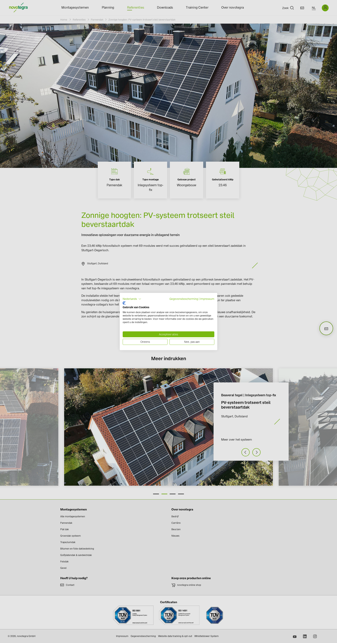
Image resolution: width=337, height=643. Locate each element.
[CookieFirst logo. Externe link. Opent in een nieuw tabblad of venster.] (124, 303)
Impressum (207, 299)
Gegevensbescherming (183, 299)
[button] (132, 299)
